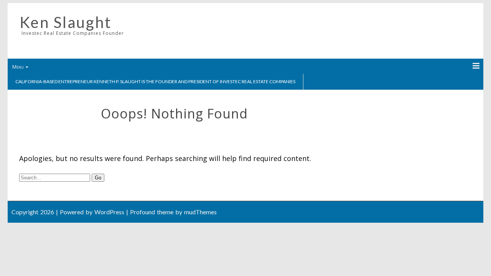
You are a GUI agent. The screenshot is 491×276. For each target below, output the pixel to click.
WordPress (109, 211)
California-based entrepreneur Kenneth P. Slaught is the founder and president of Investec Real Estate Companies (155, 81)
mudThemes (200, 211)
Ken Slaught (66, 22)
